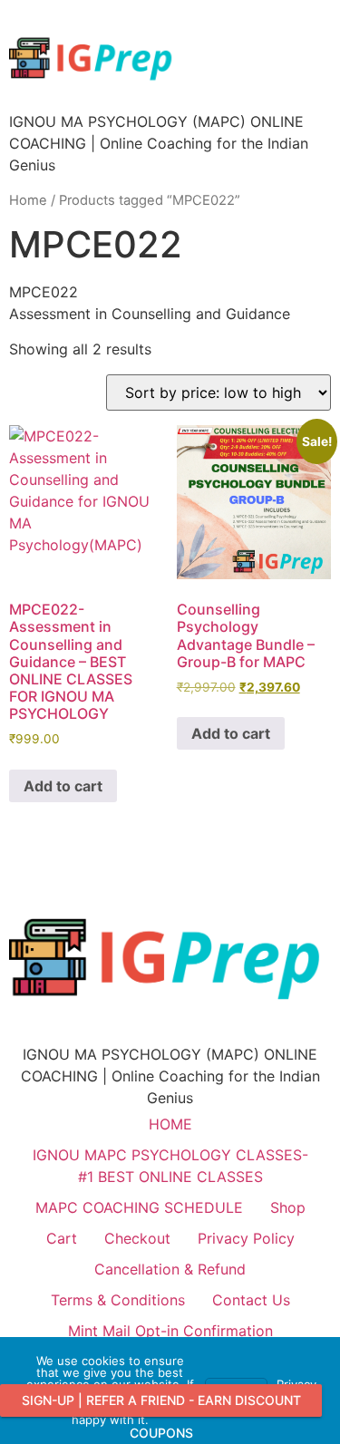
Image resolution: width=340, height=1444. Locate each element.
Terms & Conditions (118, 1300)
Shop (288, 1207)
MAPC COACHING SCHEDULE (139, 1207)
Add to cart (63, 786)
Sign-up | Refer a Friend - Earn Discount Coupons (161, 1404)
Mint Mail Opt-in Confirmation (170, 1331)
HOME (170, 1124)
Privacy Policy (246, 1238)
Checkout (137, 1238)
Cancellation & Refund (170, 1269)
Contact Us (251, 1300)
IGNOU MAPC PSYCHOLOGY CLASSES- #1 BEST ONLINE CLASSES (170, 1166)
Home (28, 200)
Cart (61, 1238)
